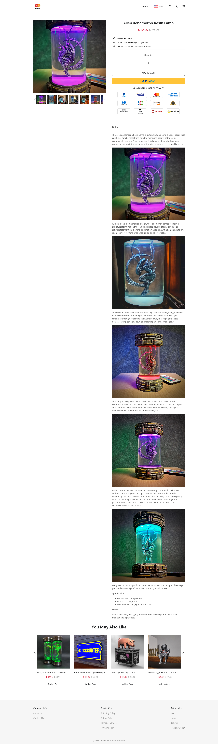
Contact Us (38, 718)
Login (173, 718)
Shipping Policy (108, 713)
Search (173, 713)
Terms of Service (109, 722)
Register (174, 722)
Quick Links (176, 708)
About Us (37, 713)
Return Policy (107, 718)
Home (145, 6)
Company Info (40, 708)
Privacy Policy (107, 727)
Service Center (108, 708)
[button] (34, 99)
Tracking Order (177, 727)
